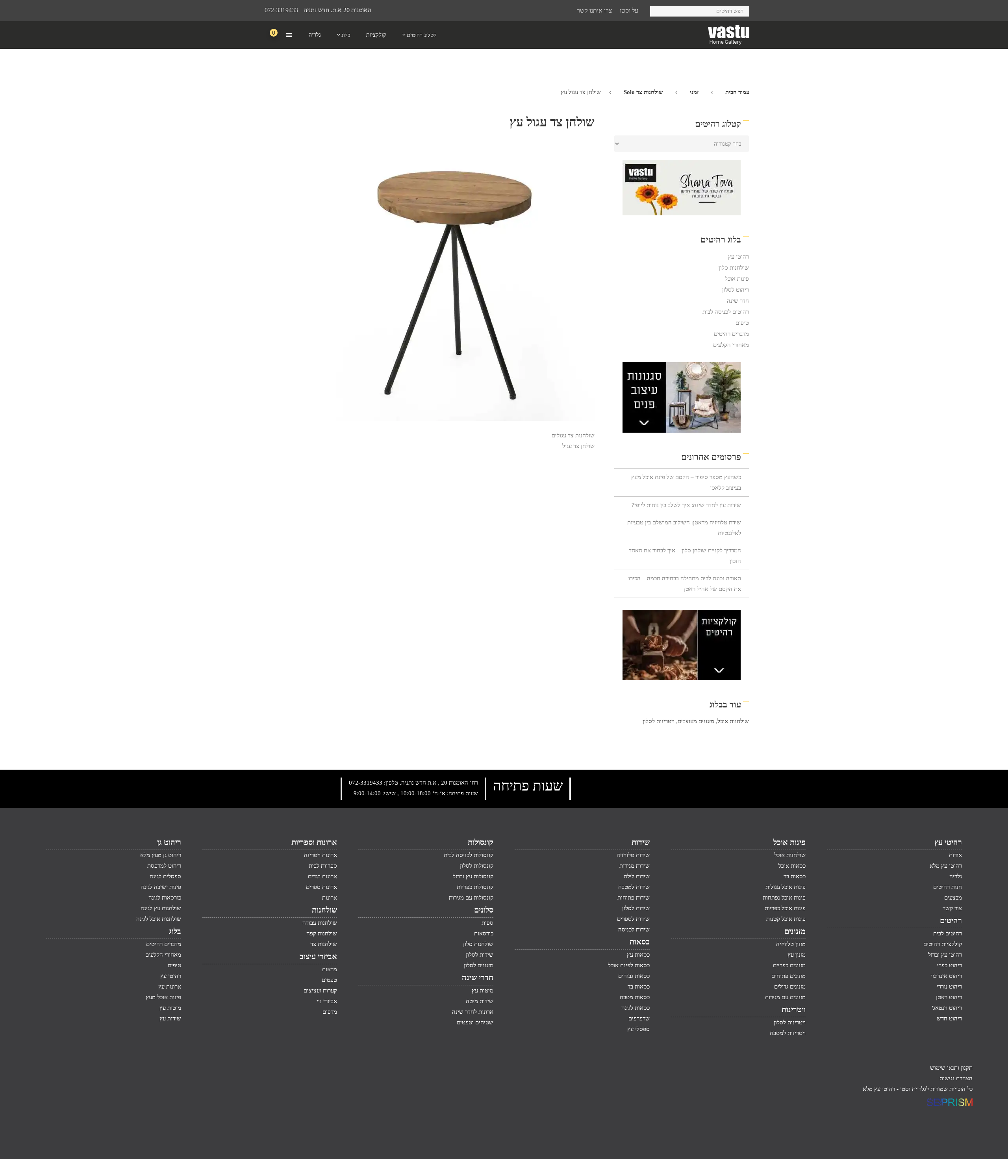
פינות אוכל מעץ (163, 997)
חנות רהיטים (947, 887)
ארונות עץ (169, 986)
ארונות (329, 897)
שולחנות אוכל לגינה (158, 919)
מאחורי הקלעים (731, 345)
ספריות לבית (323, 866)
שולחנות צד (323, 944)
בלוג (175, 931)
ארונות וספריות (314, 842)
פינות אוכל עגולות (785, 887)
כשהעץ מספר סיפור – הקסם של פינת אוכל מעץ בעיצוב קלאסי (686, 482)
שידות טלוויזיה (633, 855)
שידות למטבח (634, 887)
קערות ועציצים (320, 990)
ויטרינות (794, 1009)
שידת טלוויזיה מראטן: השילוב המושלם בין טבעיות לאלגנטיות (684, 527)
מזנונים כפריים (789, 965)
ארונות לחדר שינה (472, 1012)
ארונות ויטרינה (320, 855)
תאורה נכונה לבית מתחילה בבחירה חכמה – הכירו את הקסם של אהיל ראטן (684, 583)
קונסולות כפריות (475, 887)
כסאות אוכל (792, 866)
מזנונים (795, 931)
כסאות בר (795, 876)
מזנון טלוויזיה (791, 944)
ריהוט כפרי (949, 965)
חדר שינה (738, 301)
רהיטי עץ (738, 257)
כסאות (640, 941)
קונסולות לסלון (476, 866)
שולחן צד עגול (578, 446)
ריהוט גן (169, 842)
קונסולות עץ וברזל (473, 876)
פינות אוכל (737, 279)
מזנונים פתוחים (788, 976)
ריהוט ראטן (949, 997)
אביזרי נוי (327, 1001)
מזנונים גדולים (790, 986)
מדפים (329, 1012)
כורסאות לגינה (164, 897)
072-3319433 (281, 10)
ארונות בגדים (322, 876)
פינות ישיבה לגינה (161, 887)
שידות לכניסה (634, 929)
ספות (487, 923)
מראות (329, 969)
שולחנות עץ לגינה (161, 908)
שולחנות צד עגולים (573, 435)
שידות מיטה (479, 1001)
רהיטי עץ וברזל (945, 955)
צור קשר (952, 908)
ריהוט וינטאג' (947, 1008)
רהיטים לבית (947, 933)
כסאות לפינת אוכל (629, 965)
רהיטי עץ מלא (946, 866)
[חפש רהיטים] (659, 10)
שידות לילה (637, 876)
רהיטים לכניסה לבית (725, 312)
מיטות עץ (482, 990)
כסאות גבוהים (634, 976)
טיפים (742, 323)
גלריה (955, 876)
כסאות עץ (638, 955)
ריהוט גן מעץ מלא (160, 855)
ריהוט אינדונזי (946, 976)
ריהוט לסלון (735, 290)
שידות (641, 842)
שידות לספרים (633, 919)
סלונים (483, 909)
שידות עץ (170, 1018)
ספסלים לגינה (165, 876)
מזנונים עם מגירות (785, 997)
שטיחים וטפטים (475, 1022)
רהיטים (951, 920)
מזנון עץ (797, 955)
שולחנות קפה (321, 933)
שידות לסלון (636, 908)
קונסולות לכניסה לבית (468, 855)
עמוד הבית (737, 92)
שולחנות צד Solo (643, 92)
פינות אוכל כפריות (785, 908)
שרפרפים (639, 1018)
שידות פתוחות (633, 897)
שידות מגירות (634, 866)
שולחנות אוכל (733, 721)
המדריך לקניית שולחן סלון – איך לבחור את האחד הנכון (685, 555)
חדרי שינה (477, 977)
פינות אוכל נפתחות (784, 897)
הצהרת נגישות (956, 1078)
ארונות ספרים (321, 887)
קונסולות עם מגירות (471, 897)
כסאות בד (639, 986)
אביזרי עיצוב (318, 956)
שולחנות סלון (734, 268)
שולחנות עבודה (319, 923)
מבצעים (953, 897)
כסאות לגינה (635, 1008)
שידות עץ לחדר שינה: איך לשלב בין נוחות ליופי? (686, 505)
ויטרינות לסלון (658, 721)
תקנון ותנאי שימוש (951, 1068)
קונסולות (480, 842)
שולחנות (324, 909)
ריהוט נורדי (949, 986)
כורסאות (483, 933)
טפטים (329, 980)
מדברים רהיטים (731, 334)
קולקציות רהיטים (942, 944)
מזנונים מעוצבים (696, 721)
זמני (694, 92)
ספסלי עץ (638, 1029)
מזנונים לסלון (478, 965)
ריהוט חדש (949, 1018)
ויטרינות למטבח (788, 1033)
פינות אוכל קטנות (786, 919)
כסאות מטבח (635, 997)
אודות (955, 855)
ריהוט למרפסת (164, 866)
